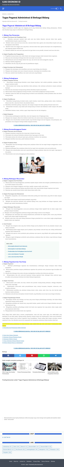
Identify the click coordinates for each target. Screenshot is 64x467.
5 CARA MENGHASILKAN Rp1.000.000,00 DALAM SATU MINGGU (32, 125)
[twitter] (20, 355)
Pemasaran (54, 449)
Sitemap (53, 461)
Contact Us (22, 461)
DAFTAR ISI (7, 437)
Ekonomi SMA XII (8, 449)
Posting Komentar (22, 21)
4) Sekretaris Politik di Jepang (9, 339)
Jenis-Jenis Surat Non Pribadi (15, 256)
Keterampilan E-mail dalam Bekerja (17, 249)
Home (10, 461)
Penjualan (7, 452)
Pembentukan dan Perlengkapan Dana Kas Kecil (20, 251)
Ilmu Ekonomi (20, 449)
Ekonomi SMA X (34, 446)
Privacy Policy (36, 461)
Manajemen (43, 449)
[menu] (4, 8)
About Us (16, 461)
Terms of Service (45, 461)
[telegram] (56, 355)
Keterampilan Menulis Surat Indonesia (17, 246)
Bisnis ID (24, 446)
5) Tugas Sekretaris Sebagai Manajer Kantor (13, 340)
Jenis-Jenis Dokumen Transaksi (16, 254)
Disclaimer (29, 461)
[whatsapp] (44, 355)
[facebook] (8, 355)
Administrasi (7, 446)
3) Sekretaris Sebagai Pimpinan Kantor (11, 337)
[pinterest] (32, 355)
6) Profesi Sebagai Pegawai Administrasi (12, 342)
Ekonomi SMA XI (46, 446)
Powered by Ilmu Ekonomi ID (36, 464)
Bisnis (16, 446)
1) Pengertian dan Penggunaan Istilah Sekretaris (14, 327)
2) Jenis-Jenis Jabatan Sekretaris (10, 335)
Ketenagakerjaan (32, 449)
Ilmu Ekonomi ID (11, 2)
